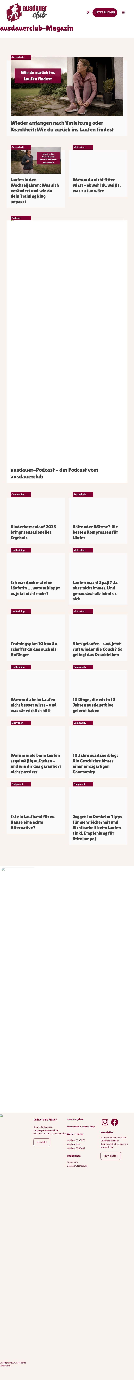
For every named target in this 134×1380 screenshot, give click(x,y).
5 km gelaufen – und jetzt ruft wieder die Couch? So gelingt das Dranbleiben (97, 649)
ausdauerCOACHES (76, 1140)
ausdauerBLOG (74, 1144)
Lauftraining (18, 550)
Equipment (17, 784)
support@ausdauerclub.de (46, 1130)
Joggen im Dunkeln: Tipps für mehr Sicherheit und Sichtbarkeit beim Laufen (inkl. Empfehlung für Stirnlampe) (97, 827)
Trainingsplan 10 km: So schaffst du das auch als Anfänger (34, 649)
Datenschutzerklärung (77, 1166)
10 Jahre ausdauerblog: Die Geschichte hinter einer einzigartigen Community (95, 763)
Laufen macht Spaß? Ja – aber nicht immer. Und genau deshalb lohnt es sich (96, 591)
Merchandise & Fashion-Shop (81, 1126)
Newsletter (110, 1155)
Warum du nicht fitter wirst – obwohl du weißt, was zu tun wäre (97, 185)
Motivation (79, 147)
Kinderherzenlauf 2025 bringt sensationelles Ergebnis (33, 532)
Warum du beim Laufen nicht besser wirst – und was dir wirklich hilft (34, 705)
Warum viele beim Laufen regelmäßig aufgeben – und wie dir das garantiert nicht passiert (36, 763)
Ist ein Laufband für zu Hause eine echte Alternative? (33, 822)
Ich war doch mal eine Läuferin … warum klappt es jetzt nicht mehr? (35, 588)
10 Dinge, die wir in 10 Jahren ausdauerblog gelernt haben (94, 705)
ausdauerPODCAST (76, 1148)
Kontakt (42, 1142)
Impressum (72, 1162)
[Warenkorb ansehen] (88, 12)
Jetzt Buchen (105, 12)
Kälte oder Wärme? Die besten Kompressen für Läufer (95, 532)
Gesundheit (17, 57)
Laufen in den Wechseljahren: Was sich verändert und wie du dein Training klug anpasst (35, 190)
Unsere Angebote (75, 1119)
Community (17, 494)
